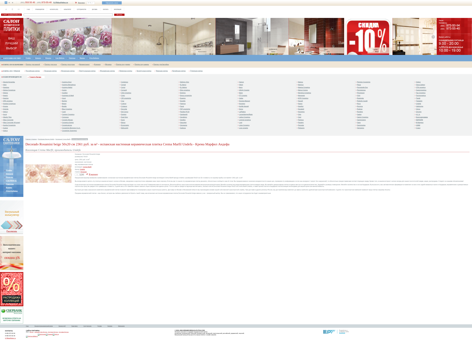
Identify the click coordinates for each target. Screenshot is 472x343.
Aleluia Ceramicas (9, 90)
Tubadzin (419, 101)
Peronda (301, 125)
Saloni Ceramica (362, 117)
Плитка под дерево (123, 64)
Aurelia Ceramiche (9, 125)
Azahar (5, 128)
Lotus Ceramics (244, 125)
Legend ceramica (245, 120)
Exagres (183, 98)
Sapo (359, 122)
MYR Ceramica (303, 98)
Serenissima (361, 125)
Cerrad (123, 85)
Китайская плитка (179, 71)
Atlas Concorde (8, 120)
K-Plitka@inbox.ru (60, 2)
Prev (26, 36)
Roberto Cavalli (362, 101)
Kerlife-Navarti (244, 106)
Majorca (300, 85)
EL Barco (183, 85)
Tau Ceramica (420, 93)
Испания (84, 172)
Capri (64, 112)
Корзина (81, 3)
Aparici (5, 95)
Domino (123, 114)
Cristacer (124, 106)
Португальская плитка (87, 71)
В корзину (93, 174)
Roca (359, 104)
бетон (31, 332)
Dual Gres (124, 117)
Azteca (5, 131)
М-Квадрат (420, 122)
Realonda (360, 98)
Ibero (241, 87)
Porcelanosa (361, 90)
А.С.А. (418, 114)
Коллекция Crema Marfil (63, 139)
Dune (123, 120)
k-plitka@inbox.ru (14, 14)
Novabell (301, 109)
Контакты (110, 326)
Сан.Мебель (60, 58)
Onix (299, 114)
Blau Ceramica (67, 109)
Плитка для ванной (33, 64)
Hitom (241, 85)
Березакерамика (422, 117)
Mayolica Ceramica (304, 93)
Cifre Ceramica (126, 93)
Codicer (123, 104)
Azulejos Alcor (67, 82)
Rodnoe (359, 109)
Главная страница (31, 139)
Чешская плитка (162, 71)
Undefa (418, 104)
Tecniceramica (421, 95)
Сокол (418, 128)
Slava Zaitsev (420, 85)
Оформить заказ (112, 3)
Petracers (301, 128)
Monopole (301, 95)
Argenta (5, 109)
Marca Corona (303, 90)
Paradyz (301, 122)
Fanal (182, 106)
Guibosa (183, 128)
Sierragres (360, 128)
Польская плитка (50, 71)
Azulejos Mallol (67, 87)
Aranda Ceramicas (9, 104)
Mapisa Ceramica (304, 87)
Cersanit (124, 90)
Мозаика (108, 64)
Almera (5, 93)
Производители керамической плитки (44, 326)
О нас (27, 326)
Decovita (124, 109)
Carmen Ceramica (68, 114)
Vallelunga (419, 106)
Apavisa (5, 98)
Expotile (182, 101)
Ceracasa (65, 117)
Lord (240, 122)
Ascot (5, 114)
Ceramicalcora (67, 125)
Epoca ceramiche (186, 95)
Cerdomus (124, 82)
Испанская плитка (68, 71)
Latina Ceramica (244, 117)
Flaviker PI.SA (184, 112)
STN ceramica (421, 87)
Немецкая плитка (125, 71)
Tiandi (418, 98)
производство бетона (41, 332)
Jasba (241, 98)
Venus (418, 109)
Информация (121, 326)
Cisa (122, 101)
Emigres (183, 93)
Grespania (183, 125)
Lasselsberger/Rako (246, 114)
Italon (241, 93)
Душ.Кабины (94, 58)
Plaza (359, 85)
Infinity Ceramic (244, 90)
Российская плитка (33, 71)
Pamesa (301, 120)
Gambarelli (183, 114)
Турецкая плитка (196, 71)
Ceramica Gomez (68, 122)
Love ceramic (243, 128)
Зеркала (38, 58)
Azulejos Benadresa (69, 85)
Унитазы (72, 58)
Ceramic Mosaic (67, 120)
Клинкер (97, 64)
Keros (241, 109)
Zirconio (418, 112)
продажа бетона (53, 332)
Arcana (5, 106)
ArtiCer (5, 112)
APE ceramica (8, 101)
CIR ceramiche (126, 98)
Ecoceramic (125, 125)
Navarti (300, 101)
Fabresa (183, 104)
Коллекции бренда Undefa (46, 139)
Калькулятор (75, 326)
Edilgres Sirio (184, 82)
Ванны (82, 58)
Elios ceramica (185, 90)
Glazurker (183, 122)
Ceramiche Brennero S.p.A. (71, 128)
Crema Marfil (87, 167)
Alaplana (6, 87)
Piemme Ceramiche (363, 82)
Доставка (99, 326)
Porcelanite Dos (362, 87)
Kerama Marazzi (244, 101)
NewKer (300, 106)
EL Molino (183, 87)
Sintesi (418, 82)
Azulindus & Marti (68, 95)
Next (433, 36)
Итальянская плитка (107, 71)
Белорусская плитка (144, 71)
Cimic (123, 95)
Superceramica (421, 90)
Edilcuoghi (124, 128)
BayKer (64, 101)
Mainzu (300, 82)
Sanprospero (361, 120)
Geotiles (183, 120)
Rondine (360, 112)
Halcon (241, 82)
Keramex (242, 104)
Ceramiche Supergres (69, 131)
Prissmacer (361, 93)
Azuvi (64, 98)
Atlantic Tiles (7, 117)
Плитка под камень (142, 64)
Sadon (359, 114)
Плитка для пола (50, 64)
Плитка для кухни (68, 64)
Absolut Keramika (9, 82)
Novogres (301, 112)
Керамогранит (84, 64)
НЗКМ (418, 125)
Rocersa (360, 106)
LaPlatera (242, 112)
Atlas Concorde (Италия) (11, 122)
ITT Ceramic (243, 95)
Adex (5, 85)
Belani (64, 104)
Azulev (64, 90)
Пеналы (48, 58)
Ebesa (123, 122)
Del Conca (124, 112)
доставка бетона (64, 332)
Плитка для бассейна (161, 64)
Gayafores (183, 117)
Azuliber (65, 93)
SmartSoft (342, 333)
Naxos (300, 104)
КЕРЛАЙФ (419, 120)
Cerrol (123, 87)
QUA (358, 95)
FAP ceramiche (185, 109)
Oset (299, 117)
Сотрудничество (87, 326)
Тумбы (28, 58)
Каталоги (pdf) (62, 326)
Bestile (64, 106)
